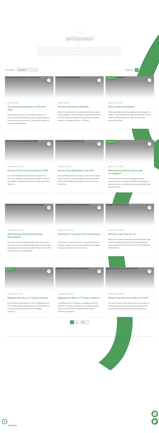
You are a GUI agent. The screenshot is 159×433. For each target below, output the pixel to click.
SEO (106, 412)
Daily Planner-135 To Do (41, 418)
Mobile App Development (16, 412)
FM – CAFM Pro (39, 415)
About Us (90, 7)
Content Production (128, 405)
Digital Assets (125, 412)
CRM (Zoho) (38, 408)
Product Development (60, 412)
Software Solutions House (21, 396)
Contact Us (144, 7)
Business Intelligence (14, 421)
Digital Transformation (60, 408)
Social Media (109, 418)
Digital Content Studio (96, 396)
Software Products (41, 405)
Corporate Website (91, 408)
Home (75, 32)
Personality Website (91, 412)
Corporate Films (126, 408)
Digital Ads (108, 415)
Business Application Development (19, 408)
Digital (77, 7)
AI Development (13, 415)
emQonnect (105, 7)
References (121, 7)
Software (64, 7)
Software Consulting (60, 405)
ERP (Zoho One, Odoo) (41, 412)
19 (83, 322)
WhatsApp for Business (15, 418)
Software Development (16, 405)
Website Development (93, 405)
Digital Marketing (111, 405)
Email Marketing (110, 408)
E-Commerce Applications (16, 425)
